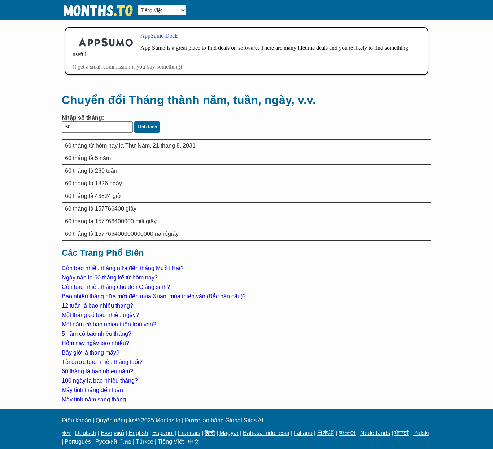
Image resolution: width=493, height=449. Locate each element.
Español (163, 433)
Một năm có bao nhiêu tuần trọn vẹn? (109, 324)
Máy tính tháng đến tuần (92, 390)
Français (189, 433)
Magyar (229, 433)
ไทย (126, 442)
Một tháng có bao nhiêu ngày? (100, 315)
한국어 (347, 433)
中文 (194, 442)
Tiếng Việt (171, 442)
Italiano (303, 433)
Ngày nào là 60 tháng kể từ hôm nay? (110, 277)
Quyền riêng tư (115, 420)
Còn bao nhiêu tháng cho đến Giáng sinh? (116, 287)
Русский (106, 442)
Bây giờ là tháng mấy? (90, 352)
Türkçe (144, 442)
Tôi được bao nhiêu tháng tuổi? (102, 362)
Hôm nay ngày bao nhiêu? (95, 343)
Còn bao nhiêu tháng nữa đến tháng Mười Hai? (123, 268)
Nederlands (375, 433)
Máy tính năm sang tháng (94, 399)
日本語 (325, 433)
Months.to (168, 420)
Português (78, 442)
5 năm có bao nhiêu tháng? (96, 334)
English (138, 433)
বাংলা (66, 433)
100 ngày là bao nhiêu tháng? (100, 381)
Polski (421, 433)
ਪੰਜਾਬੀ (401, 433)
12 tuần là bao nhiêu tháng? (97, 306)
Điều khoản (76, 420)
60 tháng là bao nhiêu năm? (97, 371)
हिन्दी (210, 433)
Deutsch (85, 433)
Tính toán (147, 126)
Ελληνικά (112, 433)
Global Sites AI (244, 420)
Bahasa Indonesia (266, 433)
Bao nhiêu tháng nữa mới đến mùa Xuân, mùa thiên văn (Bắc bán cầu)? (154, 296)
